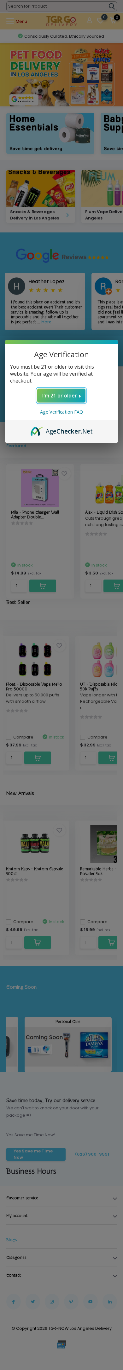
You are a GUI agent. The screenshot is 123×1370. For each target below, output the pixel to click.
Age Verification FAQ (61, 412)
